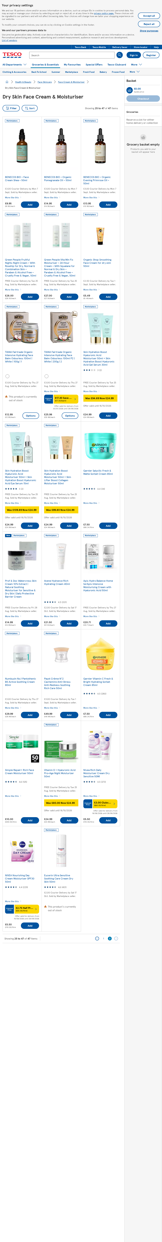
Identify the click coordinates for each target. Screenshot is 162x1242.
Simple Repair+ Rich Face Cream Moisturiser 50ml (19, 771)
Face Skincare (45, 81)
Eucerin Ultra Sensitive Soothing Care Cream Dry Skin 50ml (58, 878)
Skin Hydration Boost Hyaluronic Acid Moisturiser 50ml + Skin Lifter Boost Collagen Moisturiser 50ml (57, 477)
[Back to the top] (82, 951)
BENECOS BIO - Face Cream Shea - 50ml (17, 178)
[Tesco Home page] (12, 55)
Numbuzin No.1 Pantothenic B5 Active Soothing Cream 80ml (20, 682)
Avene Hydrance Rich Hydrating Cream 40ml (57, 582)
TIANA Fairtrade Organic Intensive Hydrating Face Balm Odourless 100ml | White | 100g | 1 (19, 356)
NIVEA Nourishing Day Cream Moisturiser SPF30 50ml (19, 878)
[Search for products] (119, 55)
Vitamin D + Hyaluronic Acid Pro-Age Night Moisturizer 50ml (59, 773)
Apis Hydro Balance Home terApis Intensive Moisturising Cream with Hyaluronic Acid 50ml (98, 585)
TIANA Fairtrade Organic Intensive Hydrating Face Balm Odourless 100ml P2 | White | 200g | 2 (59, 356)
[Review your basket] (129, 90)
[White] (7, 376)
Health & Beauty (23, 81)
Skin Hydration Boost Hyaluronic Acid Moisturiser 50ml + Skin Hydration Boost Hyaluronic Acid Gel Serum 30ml (99, 358)
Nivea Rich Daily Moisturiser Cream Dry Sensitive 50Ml (96, 773)
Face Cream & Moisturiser (71, 81)
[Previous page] (97, 938)
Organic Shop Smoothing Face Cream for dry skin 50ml (97, 263)
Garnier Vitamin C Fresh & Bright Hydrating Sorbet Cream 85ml (98, 682)
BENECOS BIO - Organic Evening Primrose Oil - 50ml (97, 180)
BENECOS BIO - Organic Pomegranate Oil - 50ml (58, 178)
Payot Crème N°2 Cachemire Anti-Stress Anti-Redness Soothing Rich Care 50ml (57, 683)
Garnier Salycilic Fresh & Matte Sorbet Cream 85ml (98, 472)
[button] (80, 47)
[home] (6, 81)
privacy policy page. (104, 13)
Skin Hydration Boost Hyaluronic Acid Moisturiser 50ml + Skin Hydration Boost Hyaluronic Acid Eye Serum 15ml (20, 477)
